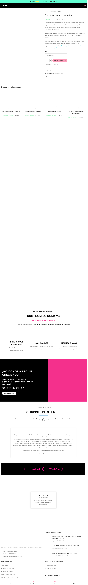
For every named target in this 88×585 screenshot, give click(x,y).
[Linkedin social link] (56, 76)
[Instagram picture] (8, 487)
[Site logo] (43, 5)
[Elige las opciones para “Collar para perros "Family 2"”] (9, 107)
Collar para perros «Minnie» (33, 111)
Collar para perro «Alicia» (54, 111)
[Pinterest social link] (54, 76)
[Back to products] (82, 11)
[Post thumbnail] (48, 538)
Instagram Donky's (50, 565)
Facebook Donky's (50, 568)
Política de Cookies (7, 571)
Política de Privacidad (7, 568)
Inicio (46, 11)
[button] (33, 469)
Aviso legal (4, 565)
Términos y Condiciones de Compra (11, 578)
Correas (59, 11)
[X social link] (52, 76)
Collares (52, 11)
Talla (46, 52)
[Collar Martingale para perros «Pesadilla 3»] (75, 100)
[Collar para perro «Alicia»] (54, 100)
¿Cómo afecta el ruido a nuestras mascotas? (65, 545)
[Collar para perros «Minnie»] (33, 100)
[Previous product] (80, 11)
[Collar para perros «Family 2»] (11, 100)
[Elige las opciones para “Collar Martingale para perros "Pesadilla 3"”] (74, 107)
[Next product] (84, 11)
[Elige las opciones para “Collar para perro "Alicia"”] (52, 107)
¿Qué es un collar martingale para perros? (64, 553)
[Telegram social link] (58, 76)
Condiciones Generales (8, 574)
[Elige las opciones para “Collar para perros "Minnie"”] (31, 107)
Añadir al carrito (59, 60)
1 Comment (65, 541)
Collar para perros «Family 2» (11, 111)
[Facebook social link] (50, 76)
